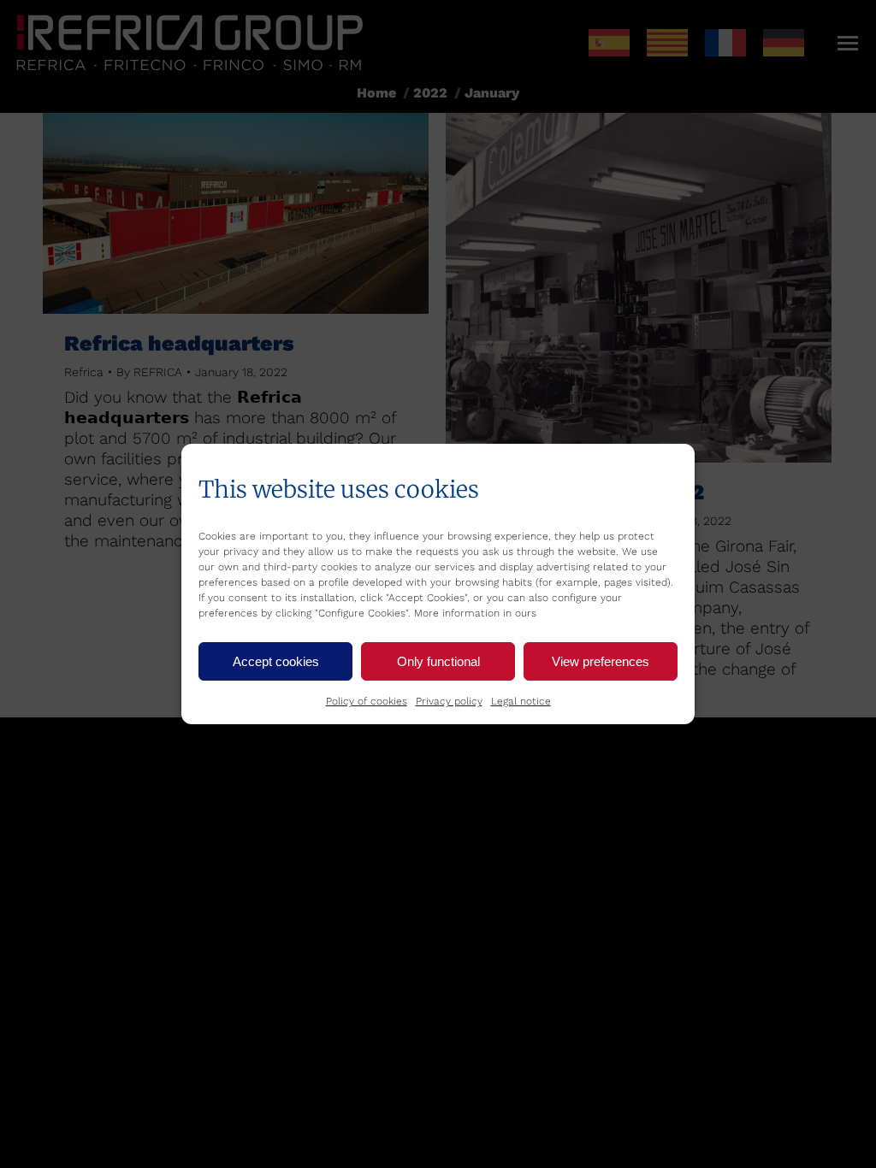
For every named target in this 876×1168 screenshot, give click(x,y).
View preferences (600, 661)
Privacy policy (449, 701)
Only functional (438, 661)
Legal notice (521, 701)
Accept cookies (276, 661)
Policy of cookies (366, 701)
